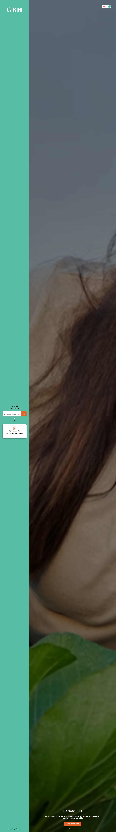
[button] (14, 431)
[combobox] (13, 414)
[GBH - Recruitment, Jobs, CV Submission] (14, 10)
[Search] (24, 413)
